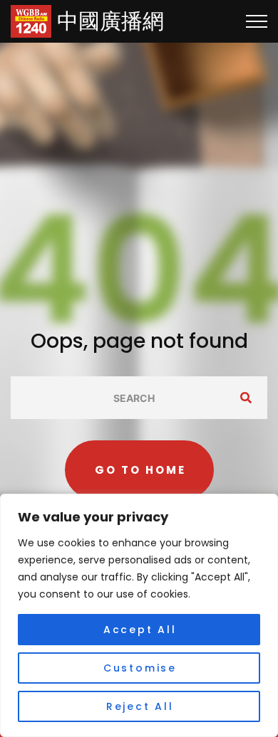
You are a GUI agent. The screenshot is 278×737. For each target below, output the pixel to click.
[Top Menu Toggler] (256, 21)
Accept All (140, 629)
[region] (139, 615)
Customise (140, 668)
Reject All (140, 706)
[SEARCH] (246, 397)
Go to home (140, 469)
